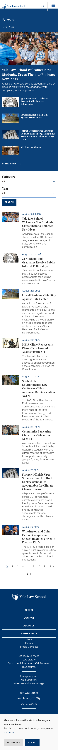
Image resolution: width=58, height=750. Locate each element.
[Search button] (42, 9)
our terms (9, 732)
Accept (32, 742)
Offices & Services (29, 656)
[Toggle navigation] (53, 5)
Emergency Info (29, 676)
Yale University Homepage (29, 683)
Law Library (29, 659)
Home (4, 27)
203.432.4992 (29, 703)
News (11, 27)
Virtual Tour (29, 633)
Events (29, 643)
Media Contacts (29, 646)
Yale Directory (29, 679)
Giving (29, 610)
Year (5, 188)
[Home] (14, 6)
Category (8, 177)
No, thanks (13, 742)
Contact (29, 618)
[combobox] (29, 182)
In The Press (9, 163)
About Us (29, 625)
